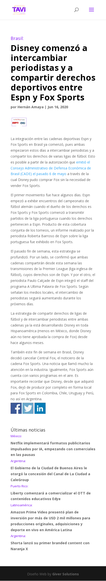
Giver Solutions (65, 574)
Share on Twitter (28, 408)
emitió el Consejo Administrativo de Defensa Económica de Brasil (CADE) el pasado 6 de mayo (51, 168)
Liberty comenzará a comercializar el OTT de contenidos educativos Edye (51, 493)
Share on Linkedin (40, 408)
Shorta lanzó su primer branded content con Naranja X (50, 542)
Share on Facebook (16, 408)
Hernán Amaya (31, 107)
